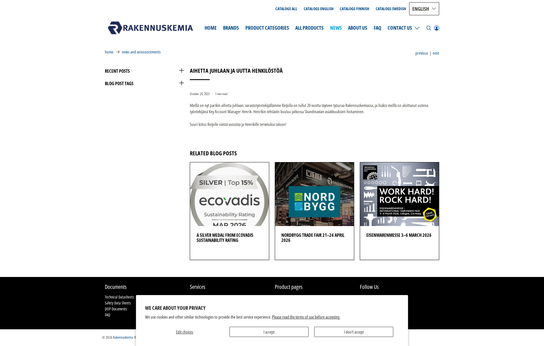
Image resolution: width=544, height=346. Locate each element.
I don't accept (354, 332)
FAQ (377, 27)
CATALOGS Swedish (391, 8)
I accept (269, 332)
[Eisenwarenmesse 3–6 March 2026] (399, 194)
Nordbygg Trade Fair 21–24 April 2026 (313, 237)
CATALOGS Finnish (354, 8)
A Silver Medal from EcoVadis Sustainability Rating (225, 237)
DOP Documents (116, 308)
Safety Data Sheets (118, 303)
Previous (421, 53)
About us (357, 27)
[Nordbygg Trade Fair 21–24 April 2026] (314, 194)
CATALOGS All (286, 8)
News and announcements (141, 52)
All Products (309, 27)
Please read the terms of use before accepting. (306, 317)
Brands (231, 27)
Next (436, 53)
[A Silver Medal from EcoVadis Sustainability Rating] (229, 194)
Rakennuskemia (123, 337)
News (336, 27)
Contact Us (400, 27)
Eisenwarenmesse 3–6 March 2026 (399, 235)
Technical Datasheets (119, 297)
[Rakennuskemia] (150, 28)
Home (211, 27)
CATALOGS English (318, 8)
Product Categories (267, 27)
